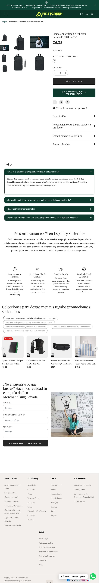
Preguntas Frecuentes (47, 556)
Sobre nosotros (10, 493)
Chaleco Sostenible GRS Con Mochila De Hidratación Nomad (35, 362)
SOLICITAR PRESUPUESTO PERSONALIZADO (74, 92)
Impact (53, 489)
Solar (53, 511)
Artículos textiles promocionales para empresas (72, 326)
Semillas (54, 507)
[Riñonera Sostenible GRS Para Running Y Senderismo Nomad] (61, 347)
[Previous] (3, 348)
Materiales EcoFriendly (82, 485)
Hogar (4, 21)
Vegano (54, 515)
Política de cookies (46, 543)
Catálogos (31, 515)
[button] (6, 14)
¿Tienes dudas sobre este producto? (71, 108)
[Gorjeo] (61, 102)
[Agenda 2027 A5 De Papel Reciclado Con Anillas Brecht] (13, 347)
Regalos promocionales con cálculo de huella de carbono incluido (30, 318)
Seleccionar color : (65, 56)
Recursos (30, 520)
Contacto (42, 560)
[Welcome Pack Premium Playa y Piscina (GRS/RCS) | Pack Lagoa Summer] (85, 347)
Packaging (54, 502)
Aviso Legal (43, 538)
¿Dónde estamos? (11, 497)
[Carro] (92, 14)
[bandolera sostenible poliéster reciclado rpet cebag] (19, 42)
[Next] (95, 348)
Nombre (7, 402)
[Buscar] (81, 14)
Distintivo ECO (56, 485)
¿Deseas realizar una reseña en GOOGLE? (12, 512)
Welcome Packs (33, 498)
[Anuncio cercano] (94, 5)
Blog (40, 564)
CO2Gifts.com (79, 501)
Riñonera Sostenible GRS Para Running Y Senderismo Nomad (61, 362)
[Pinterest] (67, 102)
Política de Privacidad (47, 547)
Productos (31, 502)
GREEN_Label (79, 489)
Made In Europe (57, 498)
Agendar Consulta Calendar (11, 519)
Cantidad (57, 67)
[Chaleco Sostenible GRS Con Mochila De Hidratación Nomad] (37, 347)
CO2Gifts (31, 489)
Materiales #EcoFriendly (36, 511)
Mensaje (7, 426)
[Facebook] (55, 102)
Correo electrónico (14, 414)
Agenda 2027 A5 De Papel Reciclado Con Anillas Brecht (12, 362)
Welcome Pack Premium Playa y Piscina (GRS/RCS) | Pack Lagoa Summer (85, 362)
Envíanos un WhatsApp (13, 506)
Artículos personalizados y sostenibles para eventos (26, 326)
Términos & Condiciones (48, 551)
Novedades (31, 485)
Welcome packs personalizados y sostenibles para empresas (29, 322)
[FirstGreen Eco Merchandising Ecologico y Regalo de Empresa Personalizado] (49, 14)
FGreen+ (30, 494)
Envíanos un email (11, 501)
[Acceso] (86, 14)
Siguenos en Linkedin (12, 525)
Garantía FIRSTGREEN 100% (12, 487)
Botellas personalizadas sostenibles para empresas (25, 331)
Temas (29, 507)
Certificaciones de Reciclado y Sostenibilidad (84, 495)
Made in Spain (56, 494)
